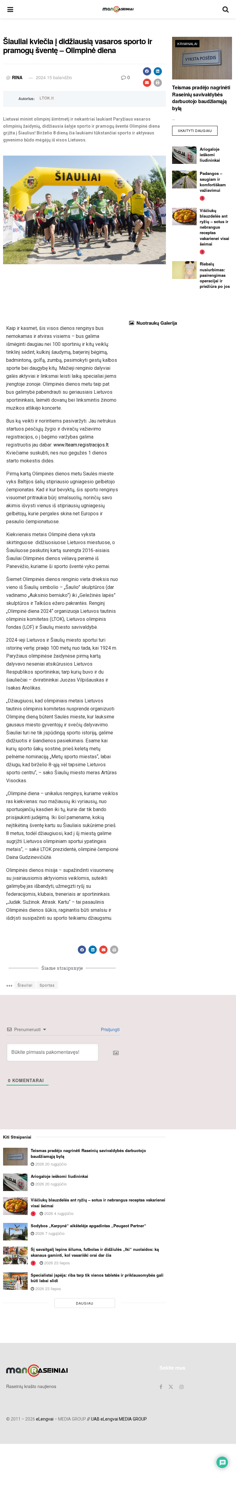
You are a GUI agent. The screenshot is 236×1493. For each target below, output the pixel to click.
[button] (147, 71)
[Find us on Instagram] (181, 1386)
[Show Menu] (10, 9)
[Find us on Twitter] (170, 1386)
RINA (17, 77)
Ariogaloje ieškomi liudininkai (210, 154)
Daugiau (84, 1303)
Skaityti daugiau (198, 129)
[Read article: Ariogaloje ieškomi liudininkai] (184, 155)
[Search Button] (225, 9)
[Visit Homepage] (118, 9)
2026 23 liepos (56, 1263)
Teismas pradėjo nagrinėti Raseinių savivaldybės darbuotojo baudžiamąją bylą (201, 97)
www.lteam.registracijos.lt (80, 445)
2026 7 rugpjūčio (49, 1233)
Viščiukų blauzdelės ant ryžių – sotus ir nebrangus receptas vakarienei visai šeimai (214, 227)
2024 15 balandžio (54, 77)
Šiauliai (25, 985)
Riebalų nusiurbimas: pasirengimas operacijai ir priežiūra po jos (215, 275)
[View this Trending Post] (202, 198)
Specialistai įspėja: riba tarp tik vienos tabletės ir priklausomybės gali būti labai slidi (97, 1277)
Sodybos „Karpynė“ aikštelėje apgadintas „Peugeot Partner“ (88, 1225)
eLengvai (44, 1419)
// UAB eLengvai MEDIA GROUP (116, 1419)
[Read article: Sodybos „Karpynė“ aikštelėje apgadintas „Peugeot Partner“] (15, 1231)
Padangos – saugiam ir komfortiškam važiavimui (213, 181)
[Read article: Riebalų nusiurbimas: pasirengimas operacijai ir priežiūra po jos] (184, 270)
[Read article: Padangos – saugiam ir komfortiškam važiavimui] (184, 179)
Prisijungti (110, 1029)
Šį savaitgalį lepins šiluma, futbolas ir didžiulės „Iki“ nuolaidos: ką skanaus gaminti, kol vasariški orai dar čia (95, 1252)
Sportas (47, 985)
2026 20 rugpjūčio (50, 1164)
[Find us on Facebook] (160, 1386)
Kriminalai (187, 43)
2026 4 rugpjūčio (58, 1213)
